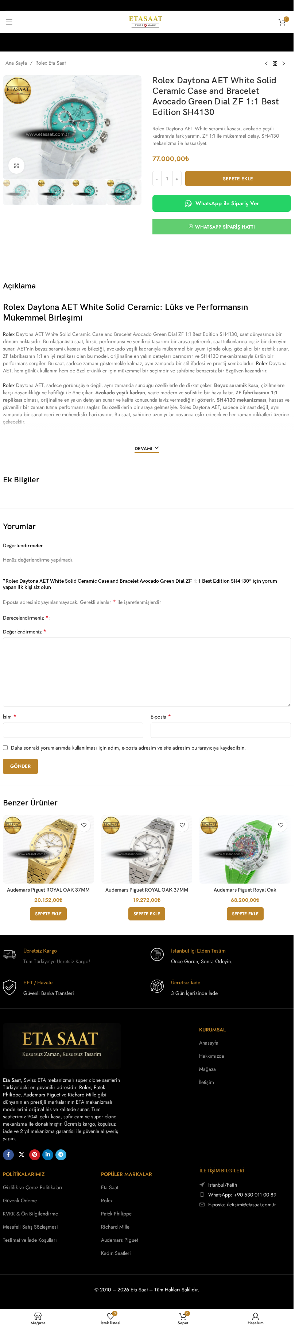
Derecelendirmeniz (25, 617)
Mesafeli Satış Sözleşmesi (30, 1226)
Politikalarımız (23, 1174)
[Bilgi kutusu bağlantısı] (73, 956)
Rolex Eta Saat (50, 62)
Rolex (9, 334)
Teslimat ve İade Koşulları (30, 1240)
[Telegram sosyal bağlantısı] (60, 1154)
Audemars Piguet (41, 1094)
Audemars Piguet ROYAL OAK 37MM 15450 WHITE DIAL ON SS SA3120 (146, 893)
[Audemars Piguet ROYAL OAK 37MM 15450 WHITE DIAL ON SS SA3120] (147, 849)
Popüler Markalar (126, 1174)
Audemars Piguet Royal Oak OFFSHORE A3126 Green (245, 893)
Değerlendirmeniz (24, 631)
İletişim (206, 1082)
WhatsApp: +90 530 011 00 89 (242, 1194)
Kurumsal (212, 1029)
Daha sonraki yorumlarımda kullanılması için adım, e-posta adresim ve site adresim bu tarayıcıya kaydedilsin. (128, 747)
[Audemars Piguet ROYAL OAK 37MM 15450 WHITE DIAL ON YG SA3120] (48, 849)
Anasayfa (208, 1042)
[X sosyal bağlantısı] (21, 1154)
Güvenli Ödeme (20, 1200)
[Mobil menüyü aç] (9, 22)
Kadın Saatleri (116, 1253)
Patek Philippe (116, 1213)
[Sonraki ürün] (283, 63)
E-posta (161, 716)
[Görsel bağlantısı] (62, 1045)
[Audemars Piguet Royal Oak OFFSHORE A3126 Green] (245, 849)
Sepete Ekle (238, 178)
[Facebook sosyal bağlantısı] (8, 1154)
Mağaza (207, 1069)
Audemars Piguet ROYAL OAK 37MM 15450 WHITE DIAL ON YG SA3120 (48, 893)
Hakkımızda (211, 1056)
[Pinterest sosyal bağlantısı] (34, 1154)
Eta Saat (109, 1187)
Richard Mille (82, 1094)
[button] (48, 913)
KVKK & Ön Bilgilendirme (30, 1213)
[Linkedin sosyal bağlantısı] (47, 1154)
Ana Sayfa (16, 62)
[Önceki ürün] (266, 63)
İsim (9, 716)
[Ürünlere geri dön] (275, 63)
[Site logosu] (146, 21)
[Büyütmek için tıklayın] (16, 165)
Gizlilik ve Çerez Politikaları (32, 1187)
